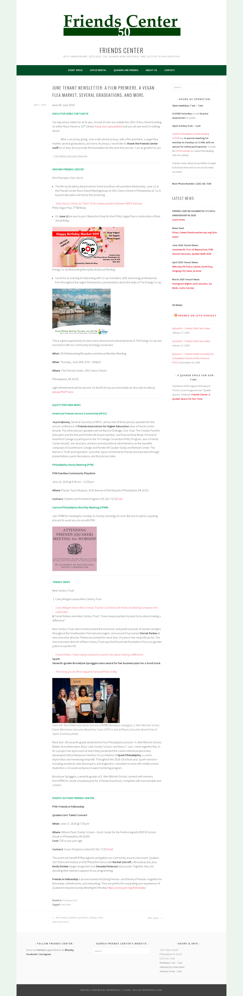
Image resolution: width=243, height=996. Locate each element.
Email (119, 499)
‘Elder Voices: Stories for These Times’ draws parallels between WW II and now (99, 203)
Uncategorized (69, 900)
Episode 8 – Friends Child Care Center (191, 328)
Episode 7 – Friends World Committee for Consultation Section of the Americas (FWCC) (193, 358)
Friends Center (121, 50)
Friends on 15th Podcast (197, 315)
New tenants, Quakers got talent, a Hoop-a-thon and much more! (77, 919)
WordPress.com (152, 990)
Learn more (178, 219)
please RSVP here (62, 392)
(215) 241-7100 (167, 958)
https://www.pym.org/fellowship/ (126, 887)
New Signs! (153, 918)
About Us (151, 70)
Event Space (75, 70)
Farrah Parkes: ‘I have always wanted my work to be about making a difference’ (100, 654)
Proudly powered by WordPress (100, 990)
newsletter (66, 904)
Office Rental (98, 70)
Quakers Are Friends (126, 70)
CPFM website (183, 151)
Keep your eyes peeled (108, 126)
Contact (169, 70)
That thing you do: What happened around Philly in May (86, 671)
